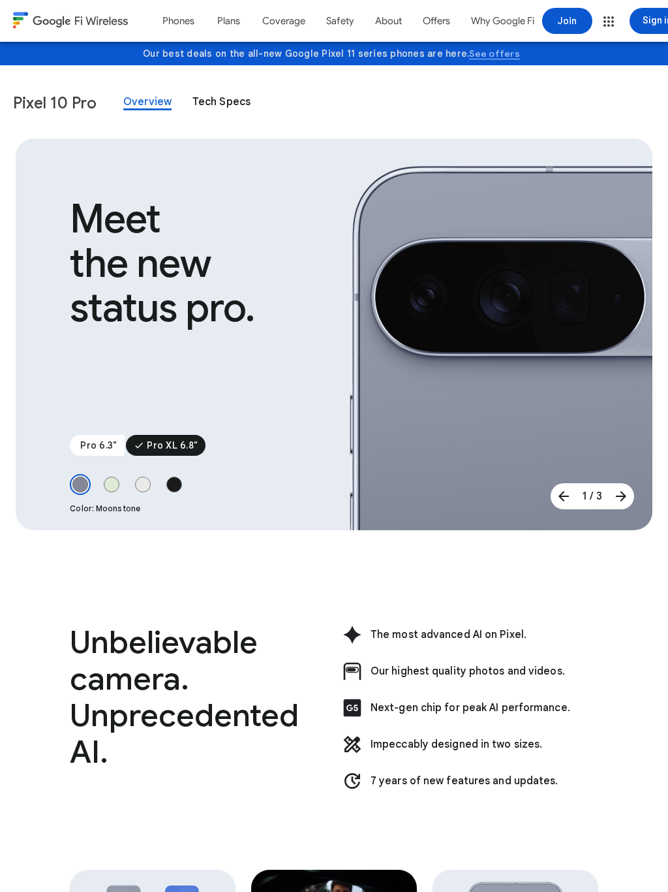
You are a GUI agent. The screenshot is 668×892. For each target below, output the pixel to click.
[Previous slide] (563, 496)
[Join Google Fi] (567, 21)
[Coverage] (283, 21)
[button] (609, 21)
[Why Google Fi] (502, 21)
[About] (388, 21)
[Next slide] (621, 496)
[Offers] (436, 21)
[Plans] (228, 21)
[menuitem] (178, 21)
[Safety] (340, 21)
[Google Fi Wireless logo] (70, 22)
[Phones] (178, 21)
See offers (494, 53)
